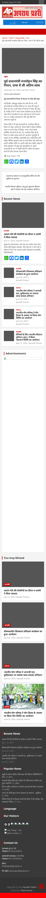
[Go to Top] (41, 886)
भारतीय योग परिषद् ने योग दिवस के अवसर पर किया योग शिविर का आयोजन (28, 315)
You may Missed (14, 558)
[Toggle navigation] (5, 32)
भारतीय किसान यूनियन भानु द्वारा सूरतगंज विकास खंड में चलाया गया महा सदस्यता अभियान (22, 188)
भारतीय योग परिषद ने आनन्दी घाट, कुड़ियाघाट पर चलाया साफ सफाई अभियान (28, 293)
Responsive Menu (41, 2)
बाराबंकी (6, 231)
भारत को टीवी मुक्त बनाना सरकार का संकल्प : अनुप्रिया (21, 793)
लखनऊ (18, 288)
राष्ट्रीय (6, 76)
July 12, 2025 (9, 240)
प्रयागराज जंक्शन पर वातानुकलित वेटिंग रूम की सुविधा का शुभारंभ (23, 177)
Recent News (12, 198)
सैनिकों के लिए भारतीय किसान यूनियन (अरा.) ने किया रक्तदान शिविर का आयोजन (29, 337)
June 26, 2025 (21, 277)
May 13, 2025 (21, 343)
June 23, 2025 (21, 299)
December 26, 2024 (12, 90)
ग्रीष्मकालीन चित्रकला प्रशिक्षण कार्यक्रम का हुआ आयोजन (29, 272)
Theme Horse (26, 890)
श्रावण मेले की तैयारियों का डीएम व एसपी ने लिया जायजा (22, 236)
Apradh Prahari (28, 90)
